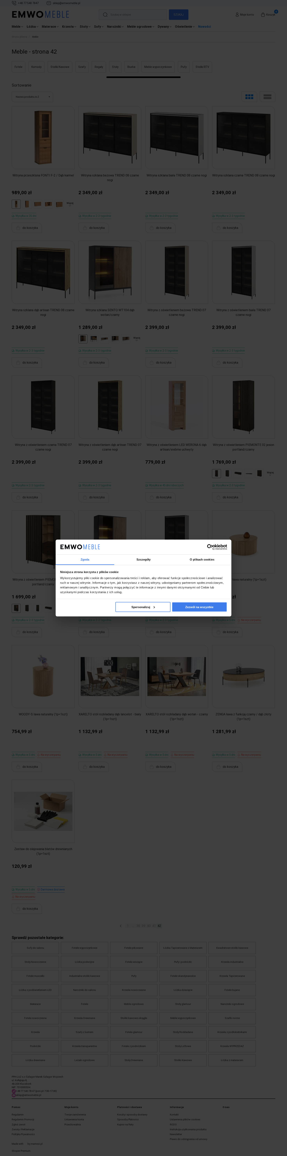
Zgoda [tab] (85, 559)
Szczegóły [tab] (143, 559)
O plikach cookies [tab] (202, 559)
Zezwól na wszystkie (199, 607)
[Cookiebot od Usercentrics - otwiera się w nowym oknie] (210, 547)
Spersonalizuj (140, 607)
